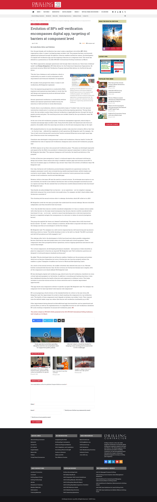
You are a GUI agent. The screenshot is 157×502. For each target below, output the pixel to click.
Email (33, 410)
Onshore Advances (60, 452)
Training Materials (36, 492)
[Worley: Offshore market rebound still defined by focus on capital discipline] (102, 100)
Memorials (34, 452)
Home (33, 20)
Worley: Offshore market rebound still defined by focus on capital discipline (116, 99)
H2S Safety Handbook (69, 474)
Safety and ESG (44, 24)
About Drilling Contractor (37, 16)
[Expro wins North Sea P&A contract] (62, 363)
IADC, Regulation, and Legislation (64, 447)
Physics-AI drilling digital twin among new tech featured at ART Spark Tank (117, 107)
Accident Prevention (36, 472)
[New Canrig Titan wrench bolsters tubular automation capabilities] (102, 85)
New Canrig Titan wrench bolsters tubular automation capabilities (116, 84)
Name (33, 404)
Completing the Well (61, 439)
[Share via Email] (59, 320)
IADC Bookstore (84, 447)
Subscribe (55, 16)
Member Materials (36, 487)
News (38, 12)
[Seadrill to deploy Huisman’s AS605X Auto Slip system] (84, 362)
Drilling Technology (36, 479)
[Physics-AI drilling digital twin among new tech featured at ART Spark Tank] (102, 108)
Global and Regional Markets (63, 444)
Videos (76, 12)
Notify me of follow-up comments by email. (78, 410)
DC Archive (104, 12)
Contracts (33, 474)
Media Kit (48, 16)
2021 (37, 20)
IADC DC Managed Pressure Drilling (106, 472)
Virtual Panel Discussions (90, 12)
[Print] (63, 320)
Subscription (34, 490)
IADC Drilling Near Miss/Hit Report (73, 482)
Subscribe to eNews (112, 124)
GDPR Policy (92, 499)
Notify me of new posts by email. (41, 417)
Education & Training (36, 485)
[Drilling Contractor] (46, 4)
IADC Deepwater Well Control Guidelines (74, 477)
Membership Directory (65, 16)
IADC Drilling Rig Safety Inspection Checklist (75, 485)
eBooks (33, 482)
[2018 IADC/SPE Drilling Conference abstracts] (102, 93)
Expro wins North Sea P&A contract (60, 371)
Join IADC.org (83, 455)
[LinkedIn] (55, 320)
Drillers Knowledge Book (70, 472)
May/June (37, 24)
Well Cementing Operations (71, 492)
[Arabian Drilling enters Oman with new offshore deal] (102, 116)
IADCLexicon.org (84, 444)
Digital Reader (66, 12)
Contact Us (85, 16)
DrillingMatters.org (85, 442)
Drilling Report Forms (37, 477)
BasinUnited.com (84, 439)
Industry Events (77, 16)
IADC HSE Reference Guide (70, 487)
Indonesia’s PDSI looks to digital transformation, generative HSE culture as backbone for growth (40, 370)
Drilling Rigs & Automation (62, 442)
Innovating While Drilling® (63, 449)
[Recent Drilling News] (112, 50)
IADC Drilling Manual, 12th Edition (72, 479)
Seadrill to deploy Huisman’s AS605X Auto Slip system (83, 369)
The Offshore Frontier (61, 457)
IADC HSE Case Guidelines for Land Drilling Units (109, 487)
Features (46, 12)
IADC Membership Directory (87, 449)
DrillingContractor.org (68, 499)
